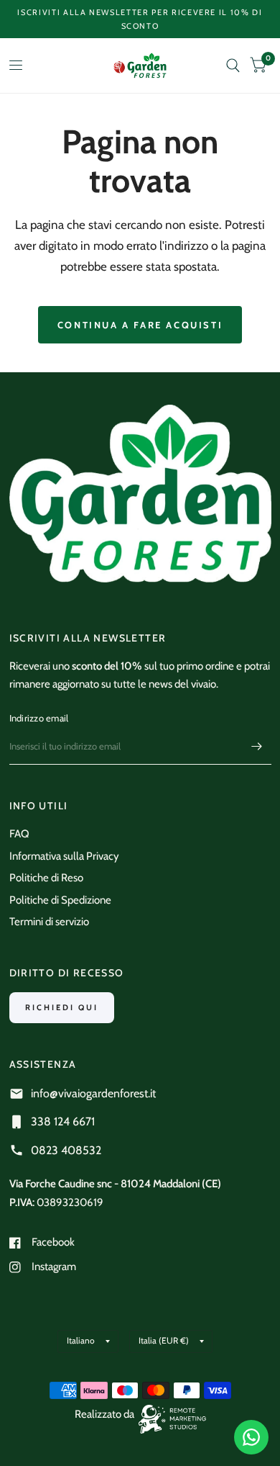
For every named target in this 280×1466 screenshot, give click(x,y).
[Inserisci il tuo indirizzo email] (257, 746)
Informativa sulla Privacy (64, 856)
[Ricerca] (233, 65)
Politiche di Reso (46, 877)
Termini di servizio (49, 921)
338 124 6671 (63, 1121)
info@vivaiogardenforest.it (93, 1093)
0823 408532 (66, 1150)
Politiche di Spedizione (60, 900)
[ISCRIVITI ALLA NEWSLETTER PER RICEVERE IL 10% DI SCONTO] (140, 19)
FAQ (19, 833)
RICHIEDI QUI (61, 1007)
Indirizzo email (39, 718)
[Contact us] (251, 1437)
